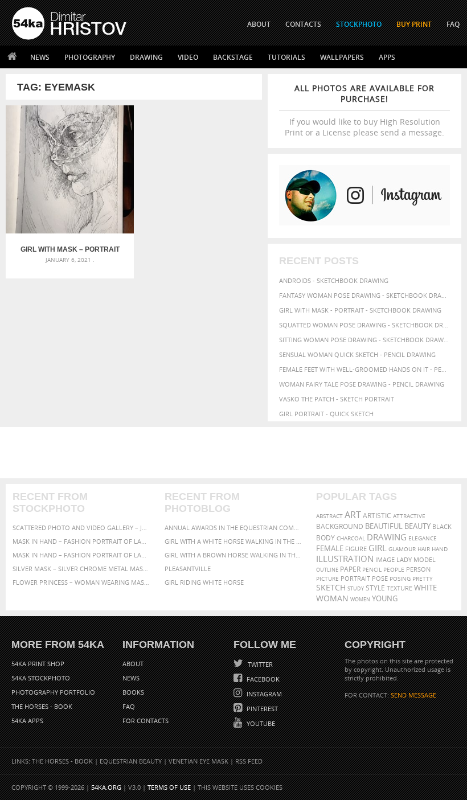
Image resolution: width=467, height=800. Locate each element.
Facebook (262, 679)
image (385, 560)
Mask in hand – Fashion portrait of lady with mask (82, 555)
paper (350, 569)
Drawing (146, 57)
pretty (422, 578)
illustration (345, 558)
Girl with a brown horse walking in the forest (234, 555)
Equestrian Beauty (131, 761)
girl (377, 548)
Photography (89, 57)
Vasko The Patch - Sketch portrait (336, 399)
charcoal (351, 538)
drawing (387, 537)
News (40, 57)
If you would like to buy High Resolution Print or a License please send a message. (364, 110)
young (385, 599)
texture (399, 588)
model (424, 559)
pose (380, 578)
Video (188, 57)
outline (327, 569)
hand (440, 549)
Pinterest (261, 708)
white (425, 588)
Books (133, 692)
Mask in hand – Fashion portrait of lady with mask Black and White (82, 541)
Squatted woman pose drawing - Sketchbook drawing (364, 325)
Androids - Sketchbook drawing (333, 280)
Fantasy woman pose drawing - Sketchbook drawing (364, 295)
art (353, 514)
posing (400, 578)
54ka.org (106, 787)
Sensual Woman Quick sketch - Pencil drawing (357, 354)
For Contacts (145, 720)
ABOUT (259, 24)
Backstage (233, 57)
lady (404, 560)
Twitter (259, 664)
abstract (329, 516)
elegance (422, 538)
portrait (355, 578)
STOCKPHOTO (359, 24)
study (355, 588)
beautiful (384, 526)
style (375, 588)
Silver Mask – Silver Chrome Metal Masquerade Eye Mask (82, 568)
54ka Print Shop (37, 663)
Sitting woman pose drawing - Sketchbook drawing (364, 339)
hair (423, 549)
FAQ (453, 24)
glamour (402, 549)
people (393, 569)
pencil (372, 569)
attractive (409, 516)
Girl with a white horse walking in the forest (234, 541)
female (329, 548)
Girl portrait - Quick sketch (326, 413)
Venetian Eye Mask (198, 761)
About (133, 663)
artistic (377, 515)
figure (356, 549)
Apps (387, 57)
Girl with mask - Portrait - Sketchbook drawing (360, 310)
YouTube (260, 723)
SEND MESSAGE (413, 695)
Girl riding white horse (204, 582)
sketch (331, 587)
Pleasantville (188, 568)
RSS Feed (249, 761)
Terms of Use (169, 787)
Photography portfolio (53, 692)
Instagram (263, 694)
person (418, 569)
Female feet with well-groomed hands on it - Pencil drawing (364, 369)
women (360, 599)
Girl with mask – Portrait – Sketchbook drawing (70, 249)
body (325, 538)
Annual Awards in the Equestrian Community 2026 (234, 527)
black (442, 526)
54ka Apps (27, 720)
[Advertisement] (235, 452)
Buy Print (414, 24)
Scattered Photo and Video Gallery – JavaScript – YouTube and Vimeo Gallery (82, 527)
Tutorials (286, 57)
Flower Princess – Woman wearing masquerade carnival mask (82, 582)
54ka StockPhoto (40, 678)
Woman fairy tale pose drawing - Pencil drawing (361, 384)
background (339, 526)
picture (327, 578)
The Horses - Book (41, 706)
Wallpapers (342, 57)
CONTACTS (303, 24)
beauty (417, 526)
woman (332, 598)
